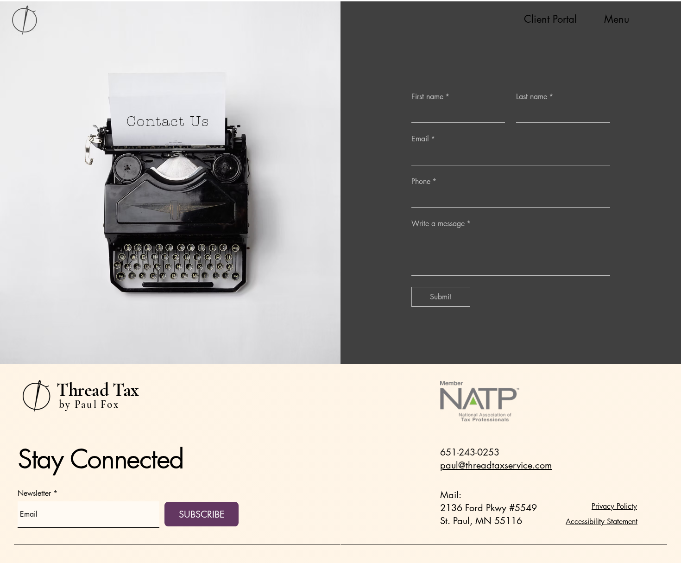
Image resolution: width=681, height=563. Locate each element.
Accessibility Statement (601, 521)
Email (423, 139)
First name (430, 96)
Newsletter (34, 493)
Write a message (441, 223)
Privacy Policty (614, 506)
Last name (534, 96)
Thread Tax (98, 390)
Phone (423, 181)
